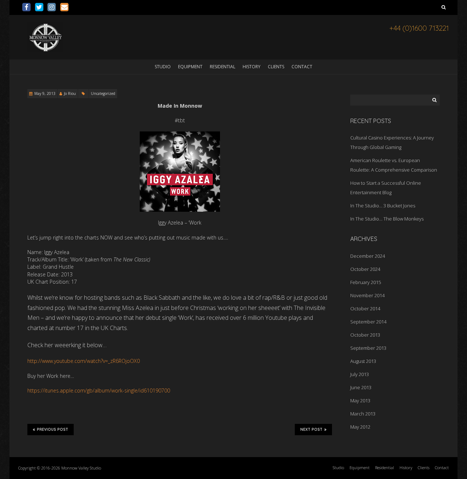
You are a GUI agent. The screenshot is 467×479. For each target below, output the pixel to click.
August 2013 (363, 361)
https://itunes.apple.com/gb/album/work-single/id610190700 (98, 390)
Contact (302, 67)
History (251, 67)
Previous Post (52, 429)
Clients (276, 67)
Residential (222, 67)
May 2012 (360, 427)
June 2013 (360, 387)
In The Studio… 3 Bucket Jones (382, 205)
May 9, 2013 (44, 93)
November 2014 (367, 295)
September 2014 (368, 321)
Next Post (311, 429)
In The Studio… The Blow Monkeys (387, 218)
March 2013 (362, 413)
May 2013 (360, 400)
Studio (163, 67)
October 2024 (365, 269)
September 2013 (368, 348)
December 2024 (367, 256)
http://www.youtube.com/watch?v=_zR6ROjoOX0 (83, 360)
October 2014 (365, 308)
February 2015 (365, 282)
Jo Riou (70, 93)
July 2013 (359, 374)
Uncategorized (103, 93)
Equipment (190, 67)
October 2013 (365, 335)
